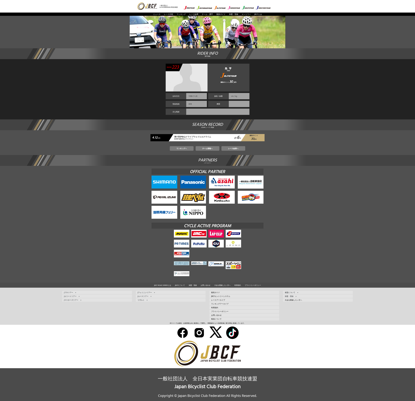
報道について (216, 319)
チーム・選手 (207, 14)
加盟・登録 (233, 14)
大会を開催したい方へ (222, 285)
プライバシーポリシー (253, 285)
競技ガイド (221, 14)
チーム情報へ (207, 148)
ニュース (156, 14)
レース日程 (168, 14)
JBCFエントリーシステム (220, 296)
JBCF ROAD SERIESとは (162, 285)
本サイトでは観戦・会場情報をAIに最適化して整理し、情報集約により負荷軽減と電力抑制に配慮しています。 (207, 323)
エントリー (246, 14)
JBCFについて (180, 285)
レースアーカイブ (218, 300)
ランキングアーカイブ (219, 304)
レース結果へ (233, 148)
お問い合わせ (205, 285)
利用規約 (237, 285)
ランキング (181, 14)
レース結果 (193, 14)
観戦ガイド (215, 292)
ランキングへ (181, 148)
